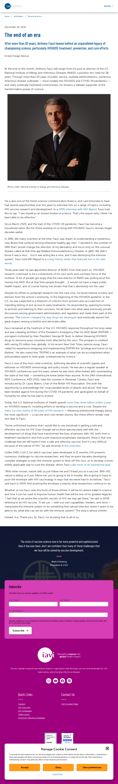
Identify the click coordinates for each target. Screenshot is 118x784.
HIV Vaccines (24, 707)
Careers (21, 704)
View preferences (92, 767)
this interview (72, 445)
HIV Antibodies (25, 711)
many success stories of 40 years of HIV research (34, 410)
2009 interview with (78, 209)
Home (7, 16)
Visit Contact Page (69, 704)
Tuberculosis (23, 714)
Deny (58, 767)
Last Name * (65, 600)
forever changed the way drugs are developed (49, 317)
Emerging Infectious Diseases (31, 718)
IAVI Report (18, 16)
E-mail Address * (16, 610)
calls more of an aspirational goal (90, 464)
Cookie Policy (57, 774)
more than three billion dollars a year (89, 402)
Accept (24, 767)
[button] (107, 748)
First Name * (14, 600)
